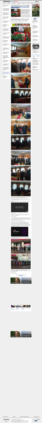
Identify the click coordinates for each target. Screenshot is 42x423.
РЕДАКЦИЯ (14, 416)
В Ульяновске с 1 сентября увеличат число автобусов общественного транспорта (36, 64)
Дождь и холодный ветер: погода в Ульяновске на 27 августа (6, 6)
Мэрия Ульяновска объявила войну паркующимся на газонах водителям (6, 22)
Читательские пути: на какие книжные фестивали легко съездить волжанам (6, 53)
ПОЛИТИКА (8, 3)
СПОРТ (28, 3)
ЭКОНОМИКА (13, 3)
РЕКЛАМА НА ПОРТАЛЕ (36, 416)
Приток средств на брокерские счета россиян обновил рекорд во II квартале (35, 67)
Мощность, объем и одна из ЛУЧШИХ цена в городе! (36, 69)
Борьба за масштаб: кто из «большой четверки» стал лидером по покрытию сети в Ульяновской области (36, 61)
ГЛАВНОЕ (4, 3)
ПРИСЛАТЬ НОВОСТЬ (5, 416)
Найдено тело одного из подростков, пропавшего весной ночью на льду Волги (36, 36)
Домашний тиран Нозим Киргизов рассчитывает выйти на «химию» (5, 61)
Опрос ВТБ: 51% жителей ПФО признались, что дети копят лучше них (6, 45)
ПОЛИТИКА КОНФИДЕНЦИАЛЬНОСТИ (24, 416)
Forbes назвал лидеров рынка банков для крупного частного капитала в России (6, 73)
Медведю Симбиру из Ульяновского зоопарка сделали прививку (5, 41)
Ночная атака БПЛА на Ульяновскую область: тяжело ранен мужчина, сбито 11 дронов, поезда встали (35, 21)
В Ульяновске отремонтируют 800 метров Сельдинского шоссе (36, 58)
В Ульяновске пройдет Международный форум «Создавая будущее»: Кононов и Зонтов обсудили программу (6, 56)
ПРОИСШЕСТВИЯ (37, 3)
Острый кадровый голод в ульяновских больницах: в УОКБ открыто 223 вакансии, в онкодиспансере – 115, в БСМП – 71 (6, 68)
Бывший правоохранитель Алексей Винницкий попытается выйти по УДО (6, 64)
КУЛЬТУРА (24, 3)
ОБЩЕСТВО (19, 3)
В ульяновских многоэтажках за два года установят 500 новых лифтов (6, 33)
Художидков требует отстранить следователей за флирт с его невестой (36, 40)
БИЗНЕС (32, 3)
